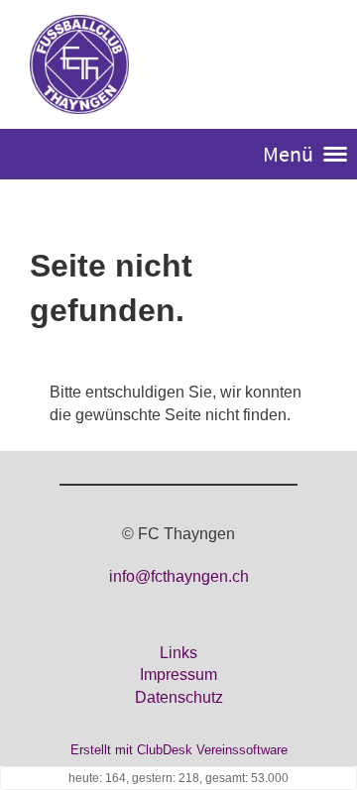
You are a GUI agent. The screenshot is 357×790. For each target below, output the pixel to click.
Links (178, 652)
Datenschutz (179, 697)
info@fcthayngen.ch (179, 576)
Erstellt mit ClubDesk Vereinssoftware (179, 749)
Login (305, 65)
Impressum (178, 674)
